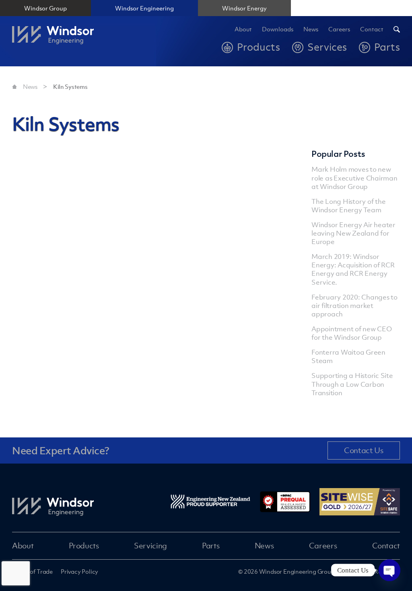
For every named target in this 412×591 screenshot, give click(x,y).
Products (84, 545)
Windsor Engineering (144, 8)
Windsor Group (45, 8)
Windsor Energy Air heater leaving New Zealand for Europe (353, 233)
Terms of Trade (32, 571)
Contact (371, 29)
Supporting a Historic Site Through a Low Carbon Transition (352, 384)
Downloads (277, 29)
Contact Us (363, 450)
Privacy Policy (79, 571)
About (243, 29)
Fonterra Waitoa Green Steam (348, 356)
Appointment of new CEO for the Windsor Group (351, 333)
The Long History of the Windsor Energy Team (348, 205)
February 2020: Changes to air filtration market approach (354, 305)
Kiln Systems (70, 86)
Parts (210, 545)
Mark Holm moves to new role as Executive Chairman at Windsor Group (354, 178)
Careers (323, 545)
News (310, 29)
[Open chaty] (389, 564)
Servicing (150, 545)
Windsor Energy (244, 8)
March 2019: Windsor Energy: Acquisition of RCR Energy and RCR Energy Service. (353, 269)
